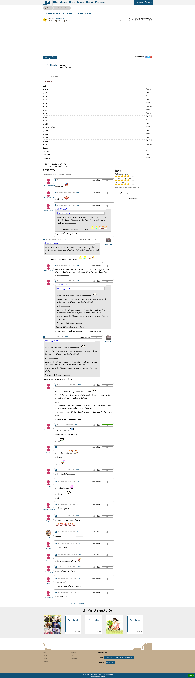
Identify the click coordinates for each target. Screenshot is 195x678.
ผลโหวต (98, 154)
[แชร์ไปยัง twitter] (148, 57)
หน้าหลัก (64, 2)
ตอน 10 (97, 124)
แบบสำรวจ (98, 158)
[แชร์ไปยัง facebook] (146, 57)
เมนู (57, 2)
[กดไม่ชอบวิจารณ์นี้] (98, 180)
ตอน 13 (97, 134)
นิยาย (73, 2)
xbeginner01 (101, 676)
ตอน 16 (97, 144)
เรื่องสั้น (81, 2)
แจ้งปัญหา (73, 655)
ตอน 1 (97, 93)
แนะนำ (47, 57)
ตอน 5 (97, 106)
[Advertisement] (97, 39)
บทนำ (44, 86)
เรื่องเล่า (90, 2)
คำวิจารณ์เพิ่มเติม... (78, 603)
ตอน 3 (97, 99)
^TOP (77, 180)
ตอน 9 (97, 120)
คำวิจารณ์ (98, 151)
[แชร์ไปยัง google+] (151, 57)
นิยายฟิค (45, 661)
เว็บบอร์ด (73, 652)
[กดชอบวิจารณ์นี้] (93, 180)
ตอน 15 (97, 141)
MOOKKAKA (60, 19)
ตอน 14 (97, 137)
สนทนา (191, 676)
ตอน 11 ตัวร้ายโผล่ (97, 127)
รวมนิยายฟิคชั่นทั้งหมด (62, 8)
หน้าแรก (48, 8)
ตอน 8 (97, 117)
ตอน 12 (97, 131)
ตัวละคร (97, 89)
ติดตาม (54, 57)
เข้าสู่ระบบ (149, 2)
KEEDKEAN (47, 4)
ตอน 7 (97, 113)
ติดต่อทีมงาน (74, 658)
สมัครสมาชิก (139, 2)
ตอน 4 (97, 103)
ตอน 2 (97, 96)
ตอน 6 (97, 110)
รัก (66, 66)
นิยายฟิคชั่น (101, 2)
